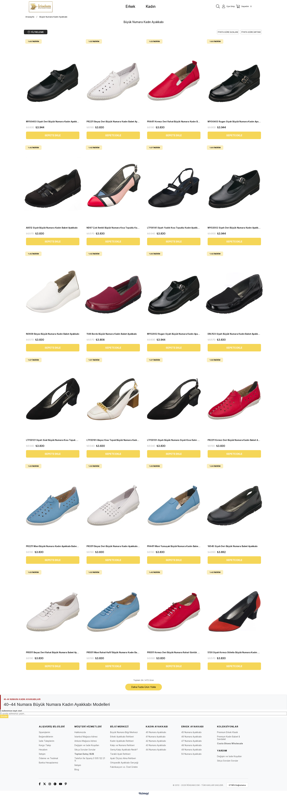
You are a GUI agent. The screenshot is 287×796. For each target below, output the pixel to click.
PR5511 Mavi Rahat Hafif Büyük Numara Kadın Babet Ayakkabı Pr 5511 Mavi (113, 652)
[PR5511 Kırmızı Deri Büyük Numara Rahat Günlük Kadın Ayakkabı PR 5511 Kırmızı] (174, 609)
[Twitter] (44, 784)
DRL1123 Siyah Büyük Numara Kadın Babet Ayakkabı (234, 334)
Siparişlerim (44, 732)
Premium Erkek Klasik (227, 732)
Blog (76, 769)
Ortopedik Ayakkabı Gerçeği (124, 762)
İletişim (42, 754)
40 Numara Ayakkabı (156, 732)
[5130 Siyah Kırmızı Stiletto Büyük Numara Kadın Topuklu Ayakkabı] (234, 609)
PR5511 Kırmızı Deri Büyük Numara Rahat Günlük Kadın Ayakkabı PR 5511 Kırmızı (173, 652)
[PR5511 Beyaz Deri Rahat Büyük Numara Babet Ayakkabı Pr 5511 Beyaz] (52, 609)
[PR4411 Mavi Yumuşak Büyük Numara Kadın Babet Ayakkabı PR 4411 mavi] (174, 503)
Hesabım (43, 749)
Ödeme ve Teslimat (48, 758)
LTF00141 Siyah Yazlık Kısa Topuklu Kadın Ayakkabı (173, 227)
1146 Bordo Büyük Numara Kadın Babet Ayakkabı (112, 334)
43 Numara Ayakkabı (156, 745)
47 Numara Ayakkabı (191, 741)
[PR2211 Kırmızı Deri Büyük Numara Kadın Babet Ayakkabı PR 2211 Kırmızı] (234, 397)
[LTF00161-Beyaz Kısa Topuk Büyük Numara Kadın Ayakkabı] (113, 397)
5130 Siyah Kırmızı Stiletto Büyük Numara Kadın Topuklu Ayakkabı (234, 652)
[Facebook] (40, 784)
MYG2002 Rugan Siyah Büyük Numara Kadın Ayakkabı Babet (173, 334)
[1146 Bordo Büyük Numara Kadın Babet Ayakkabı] (113, 290)
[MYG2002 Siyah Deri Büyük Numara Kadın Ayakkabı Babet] (234, 184)
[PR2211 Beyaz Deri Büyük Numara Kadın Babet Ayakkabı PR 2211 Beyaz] (113, 78)
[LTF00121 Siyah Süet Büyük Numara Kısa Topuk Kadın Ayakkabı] (52, 397)
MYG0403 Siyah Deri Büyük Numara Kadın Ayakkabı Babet (52, 121)
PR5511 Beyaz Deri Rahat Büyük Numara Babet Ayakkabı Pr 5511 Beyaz (52, 652)
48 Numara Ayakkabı (191, 745)
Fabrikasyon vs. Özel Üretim (124, 767)
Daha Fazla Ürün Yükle (143, 686)
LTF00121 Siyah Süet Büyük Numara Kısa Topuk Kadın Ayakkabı (52, 440)
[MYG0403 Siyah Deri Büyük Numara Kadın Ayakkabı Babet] (52, 78)
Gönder (4, 716)
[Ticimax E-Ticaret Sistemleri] (143, 793)
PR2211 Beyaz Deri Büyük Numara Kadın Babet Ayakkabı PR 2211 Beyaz (113, 121)
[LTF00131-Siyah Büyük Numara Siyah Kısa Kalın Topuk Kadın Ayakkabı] (174, 397)
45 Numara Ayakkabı (191, 732)
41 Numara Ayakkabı (155, 736)
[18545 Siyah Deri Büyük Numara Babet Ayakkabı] (234, 503)
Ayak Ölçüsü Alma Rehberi (123, 758)
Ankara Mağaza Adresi (85, 741)
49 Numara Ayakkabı (191, 749)
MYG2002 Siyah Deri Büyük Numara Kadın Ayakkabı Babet (234, 227)
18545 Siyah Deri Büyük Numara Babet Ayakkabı (233, 546)
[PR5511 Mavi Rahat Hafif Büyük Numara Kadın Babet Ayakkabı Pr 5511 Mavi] (113, 609)
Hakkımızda (80, 732)
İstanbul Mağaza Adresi (85, 736)
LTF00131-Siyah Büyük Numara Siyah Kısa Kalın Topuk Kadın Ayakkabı (173, 440)
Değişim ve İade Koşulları (86, 745)
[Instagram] (50, 784)
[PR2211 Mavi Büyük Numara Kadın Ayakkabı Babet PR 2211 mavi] (52, 503)
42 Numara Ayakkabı (156, 741)
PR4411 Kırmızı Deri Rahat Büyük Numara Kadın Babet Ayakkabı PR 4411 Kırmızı (173, 121)
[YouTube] (60, 784)
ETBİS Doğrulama (237, 785)
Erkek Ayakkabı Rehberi (122, 736)
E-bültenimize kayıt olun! (11, 711)
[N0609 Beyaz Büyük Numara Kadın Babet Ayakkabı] (52, 290)
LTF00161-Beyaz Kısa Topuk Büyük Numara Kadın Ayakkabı (113, 440)
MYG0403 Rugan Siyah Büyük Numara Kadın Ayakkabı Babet (234, 121)
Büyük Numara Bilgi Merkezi (124, 732)
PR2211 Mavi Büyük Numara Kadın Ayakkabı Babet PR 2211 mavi (52, 546)
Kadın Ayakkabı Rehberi (122, 741)
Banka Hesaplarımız (48, 762)
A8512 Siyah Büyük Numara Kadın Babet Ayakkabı (52, 227)
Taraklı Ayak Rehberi (120, 754)
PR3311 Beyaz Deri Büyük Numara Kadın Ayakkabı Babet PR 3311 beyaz (113, 546)
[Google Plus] (55, 784)
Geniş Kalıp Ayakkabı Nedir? (124, 749)
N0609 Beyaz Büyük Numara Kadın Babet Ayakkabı (52, 334)
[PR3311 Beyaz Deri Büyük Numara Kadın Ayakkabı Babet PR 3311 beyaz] (113, 503)
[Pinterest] (66, 784)
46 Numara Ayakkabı (191, 736)
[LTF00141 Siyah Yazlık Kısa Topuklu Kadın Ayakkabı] (174, 184)
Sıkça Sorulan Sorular (85, 749)
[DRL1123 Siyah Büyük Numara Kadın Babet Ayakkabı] (234, 290)
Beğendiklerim (46, 736)
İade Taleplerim (46, 741)
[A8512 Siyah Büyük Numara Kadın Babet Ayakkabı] (52, 184)
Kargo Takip (45, 745)
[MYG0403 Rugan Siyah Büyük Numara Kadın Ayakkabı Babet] (234, 78)
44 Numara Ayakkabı (156, 749)
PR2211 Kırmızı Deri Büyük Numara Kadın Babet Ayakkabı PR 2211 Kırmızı (234, 440)
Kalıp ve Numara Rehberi (122, 745)
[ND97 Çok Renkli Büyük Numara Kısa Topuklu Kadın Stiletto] (113, 184)
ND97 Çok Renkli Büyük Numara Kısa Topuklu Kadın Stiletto (113, 227)
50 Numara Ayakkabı (191, 754)
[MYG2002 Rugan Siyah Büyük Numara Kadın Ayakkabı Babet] (174, 290)
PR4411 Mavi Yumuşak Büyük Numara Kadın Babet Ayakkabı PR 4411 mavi (173, 546)
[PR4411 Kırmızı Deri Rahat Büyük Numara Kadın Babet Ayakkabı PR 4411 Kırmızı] (174, 78)
